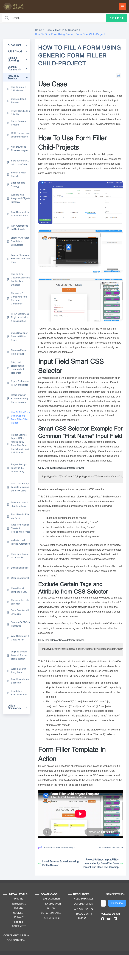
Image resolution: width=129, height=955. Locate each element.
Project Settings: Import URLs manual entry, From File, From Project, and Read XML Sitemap (101, 864)
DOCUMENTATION (83, 904)
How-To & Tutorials (66, 30)
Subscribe (117, 903)
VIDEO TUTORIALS (83, 899)
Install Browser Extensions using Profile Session (60, 863)
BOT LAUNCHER (51, 899)
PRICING (18, 899)
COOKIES (18, 913)
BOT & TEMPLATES (51, 913)
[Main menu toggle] (122, 6)
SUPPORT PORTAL (83, 909)
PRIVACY (19, 917)
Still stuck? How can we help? (59, 848)
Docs (49, 30)
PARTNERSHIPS (51, 918)
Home (38, 30)
